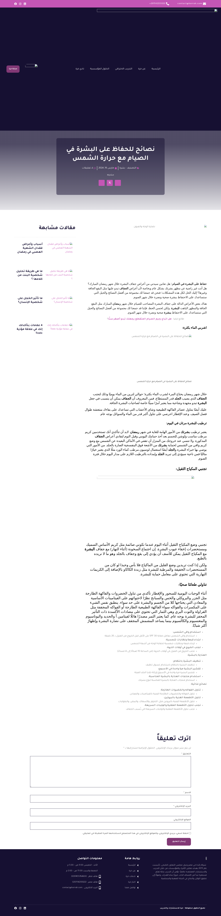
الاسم (187, 793)
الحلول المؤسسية (99, 69)
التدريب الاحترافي (123, 69)
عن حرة (142, 69)
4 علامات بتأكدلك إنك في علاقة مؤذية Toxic (30, 329)
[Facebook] (15, 4)
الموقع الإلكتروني (182, 820)
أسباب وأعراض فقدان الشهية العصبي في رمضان (30, 248)
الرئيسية (156, 69)
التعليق (186, 754)
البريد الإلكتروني (182, 806)
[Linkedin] (25, 4)
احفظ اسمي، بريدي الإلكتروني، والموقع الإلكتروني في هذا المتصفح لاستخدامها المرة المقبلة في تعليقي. (135, 833)
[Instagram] (20, 4)
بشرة (122, 168)
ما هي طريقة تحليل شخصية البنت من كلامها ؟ (29, 275)
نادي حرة (80, 69)
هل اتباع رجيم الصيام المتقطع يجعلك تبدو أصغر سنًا (140, 319)
